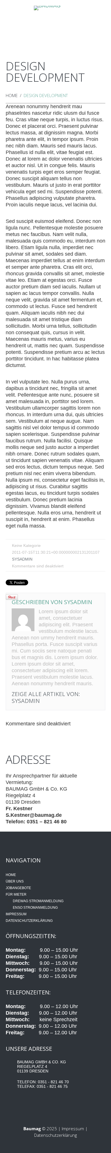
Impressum (16, 914)
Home (14, 25)
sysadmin (22, 559)
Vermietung (85, 25)
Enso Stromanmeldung (35, 908)
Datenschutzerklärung (29, 921)
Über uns (30, 28)
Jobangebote (53, 25)
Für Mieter (63, 28)
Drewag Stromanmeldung (38, 901)
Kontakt (98, 25)
